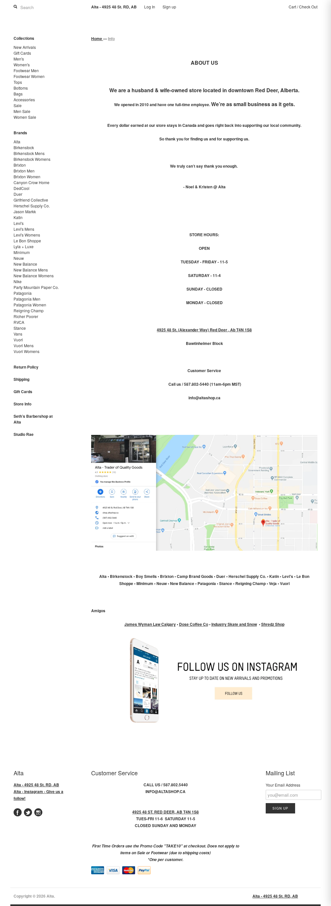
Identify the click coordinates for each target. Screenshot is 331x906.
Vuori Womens (26, 351)
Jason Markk (25, 211)
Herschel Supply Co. (32, 205)
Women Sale (25, 117)
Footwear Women (29, 76)
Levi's (19, 223)
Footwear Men (26, 70)
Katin (18, 217)
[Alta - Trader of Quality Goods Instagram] (204, 727)
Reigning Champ (29, 310)
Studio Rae (24, 434)
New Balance (25, 264)
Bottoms (21, 88)
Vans (18, 334)
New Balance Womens (34, 275)
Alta (17, 141)
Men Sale (22, 111)
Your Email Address (283, 785)
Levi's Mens (24, 229)
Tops (18, 82)
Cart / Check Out (303, 6)
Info (111, 38)
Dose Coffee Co (193, 624)
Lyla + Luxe (24, 246)
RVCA (19, 322)
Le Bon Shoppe (27, 240)
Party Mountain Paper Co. (36, 287)
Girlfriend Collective (31, 200)
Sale (18, 105)
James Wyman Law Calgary (150, 624)
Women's (22, 64)
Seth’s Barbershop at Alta (33, 419)
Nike (18, 281)
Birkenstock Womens (32, 159)
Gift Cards (22, 53)
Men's (19, 58)
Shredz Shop (272, 624)
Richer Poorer (26, 316)
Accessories (24, 99)
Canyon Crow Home (31, 182)
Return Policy (26, 367)
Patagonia (23, 293)
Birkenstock (24, 147)
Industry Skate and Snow (234, 624)
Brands (20, 133)
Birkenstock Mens (29, 153)
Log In (149, 6)
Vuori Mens (24, 345)
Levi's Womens (27, 235)
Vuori (18, 339)
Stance (20, 328)
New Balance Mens (31, 269)
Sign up (169, 6)
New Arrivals (25, 47)
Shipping (21, 379)
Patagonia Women (30, 304)
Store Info (22, 404)
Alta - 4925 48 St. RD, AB (36, 785)
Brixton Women (27, 176)
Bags (18, 93)
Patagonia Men (27, 299)
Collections (24, 38)
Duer (18, 194)
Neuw (19, 258)
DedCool (21, 188)
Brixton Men (24, 170)
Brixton (20, 165)
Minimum (22, 252)
